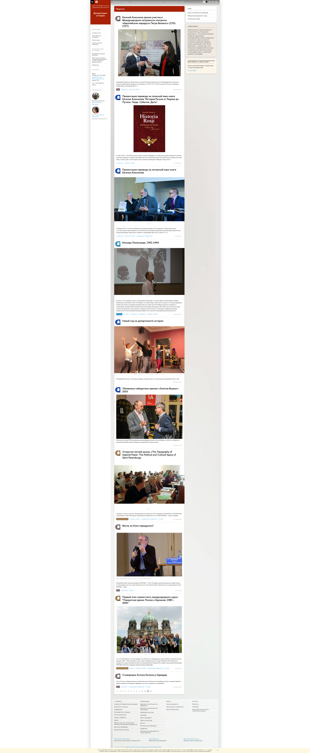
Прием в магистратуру (146, 720)
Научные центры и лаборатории (174, 706)
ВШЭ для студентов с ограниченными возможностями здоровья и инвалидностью (125, 723)
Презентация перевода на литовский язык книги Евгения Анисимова (149, 171)
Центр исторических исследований (198, 13)
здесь (181, 750)
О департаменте (96, 33)
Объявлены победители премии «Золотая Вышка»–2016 (150, 390)
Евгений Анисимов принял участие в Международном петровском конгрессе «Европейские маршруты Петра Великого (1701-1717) (149, 22)
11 (145, 691)
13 (151, 691)
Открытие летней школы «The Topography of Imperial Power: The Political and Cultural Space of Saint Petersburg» (149, 454)
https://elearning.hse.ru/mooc (191, 739)
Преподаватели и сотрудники (96, 36)
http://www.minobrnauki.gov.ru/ (122, 739)
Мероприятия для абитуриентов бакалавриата (149, 704)
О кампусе (118, 701)
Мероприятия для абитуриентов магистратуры (149, 708)
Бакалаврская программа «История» (98, 54)
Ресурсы (195, 701)
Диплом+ (142, 723)
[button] (183, 52)
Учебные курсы (96, 40)
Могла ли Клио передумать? (138, 525)
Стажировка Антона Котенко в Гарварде (144, 674)
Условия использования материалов (143, 747)
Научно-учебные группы (172, 709)
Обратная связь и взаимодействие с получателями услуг (149, 731)
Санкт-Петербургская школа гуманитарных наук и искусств (100, 6)
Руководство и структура (121, 706)
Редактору (215, 747)
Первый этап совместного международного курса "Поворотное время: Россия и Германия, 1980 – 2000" (150, 599)
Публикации (195, 706)
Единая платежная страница (121, 729)
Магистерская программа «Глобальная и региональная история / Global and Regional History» (99, 60)
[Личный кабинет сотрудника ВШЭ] (213, 2)
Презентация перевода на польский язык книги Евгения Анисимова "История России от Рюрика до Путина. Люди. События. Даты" (150, 99)
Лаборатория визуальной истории (197, 16)
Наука (168, 701)
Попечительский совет (120, 714)
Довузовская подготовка (147, 712)
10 (142, 691)
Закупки (116, 720)
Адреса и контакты (130, 747)
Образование (144, 701)
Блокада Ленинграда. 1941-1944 (140, 242)
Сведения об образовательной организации (125, 704)
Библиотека (195, 704)
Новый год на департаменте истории (142, 320)
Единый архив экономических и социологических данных (200, 710)
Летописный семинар (194, 19)
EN (206, 1)
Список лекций (192, 70)
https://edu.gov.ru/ (154, 739)
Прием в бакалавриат (146, 717)
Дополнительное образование (148, 725)
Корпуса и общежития (120, 717)
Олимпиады (143, 715)
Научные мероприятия (172, 704)
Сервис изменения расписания (97, 43)
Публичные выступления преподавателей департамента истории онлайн (201, 61)
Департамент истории (100, 14)
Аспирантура (95, 65)
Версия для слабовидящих (121, 727)
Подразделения (118, 709)
